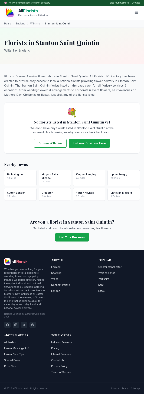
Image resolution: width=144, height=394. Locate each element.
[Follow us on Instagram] (16, 325)
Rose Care (10, 366)
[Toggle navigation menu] (136, 12)
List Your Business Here (89, 143)
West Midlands (106, 272)
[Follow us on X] (24, 325)
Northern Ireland (60, 284)
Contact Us (57, 360)
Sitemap (135, 388)
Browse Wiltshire (50, 143)
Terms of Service (61, 372)
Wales (54, 278)
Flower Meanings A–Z (16, 348)
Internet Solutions (61, 354)
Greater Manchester (110, 266)
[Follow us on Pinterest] (33, 325)
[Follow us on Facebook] (7, 325)
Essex (101, 290)
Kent (100, 284)
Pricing (55, 348)
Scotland (56, 272)
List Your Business (119, 2)
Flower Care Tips (14, 354)
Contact (136, 2)
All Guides (10, 342)
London (55, 290)
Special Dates (12, 360)
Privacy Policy (59, 366)
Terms (125, 388)
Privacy (115, 388)
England (56, 266)
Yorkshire (103, 278)
